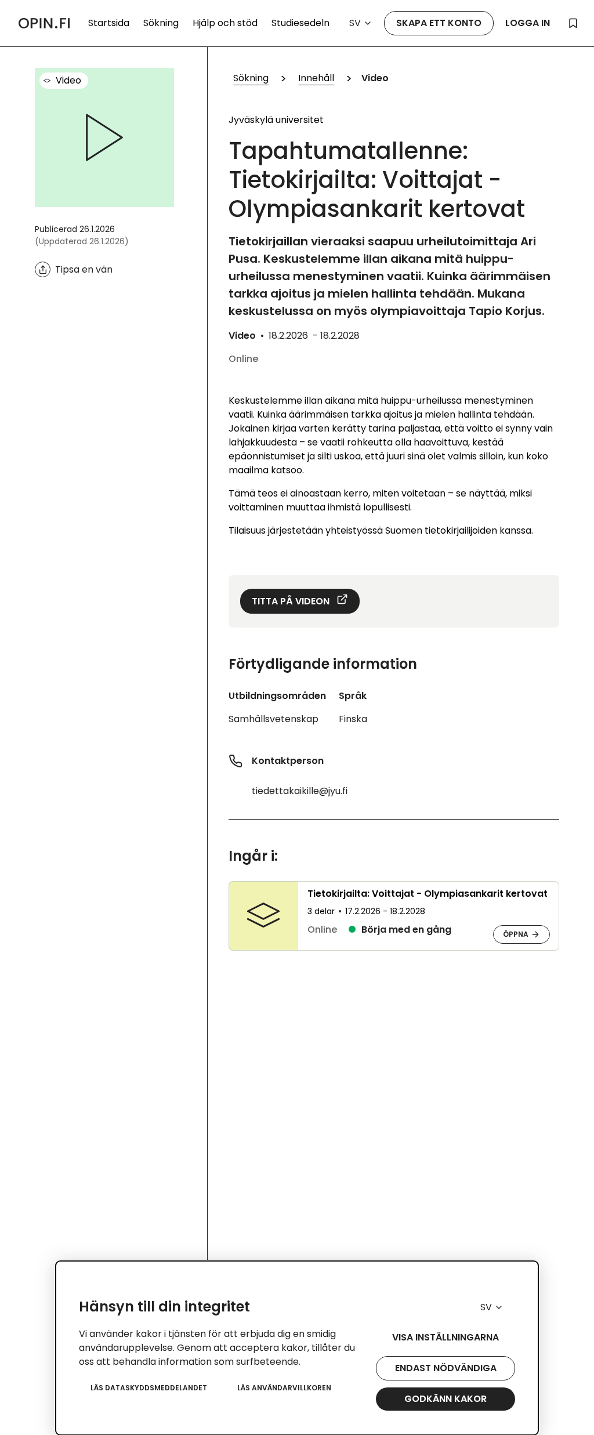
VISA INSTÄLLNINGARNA (445, 1337)
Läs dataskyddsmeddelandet (148, 1388)
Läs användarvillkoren (284, 1388)
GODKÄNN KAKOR (445, 1398)
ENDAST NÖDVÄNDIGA (446, 1368)
